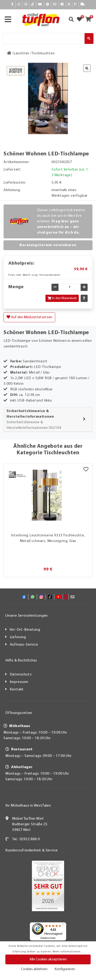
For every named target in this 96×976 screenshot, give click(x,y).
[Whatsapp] (19, 4)
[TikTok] (32, 4)
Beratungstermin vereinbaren (48, 245)
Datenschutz (21, 674)
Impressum (19, 682)
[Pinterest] (47, 4)
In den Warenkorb (64, 298)
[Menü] (63, 925)
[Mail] (54, 4)
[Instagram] (26, 4)
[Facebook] (12, 4)
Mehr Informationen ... (68, 951)
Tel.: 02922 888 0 (26, 839)
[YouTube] (40, 4)
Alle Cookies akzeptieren (48, 959)
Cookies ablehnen (34, 969)
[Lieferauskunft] (83, 4)
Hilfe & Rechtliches (21, 660)
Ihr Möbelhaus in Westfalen (28, 806)
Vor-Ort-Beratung (25, 630)
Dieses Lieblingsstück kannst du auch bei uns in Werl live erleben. (61, 221)
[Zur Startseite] (9, 53)
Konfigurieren (65, 969)
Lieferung (18, 637)
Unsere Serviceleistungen (26, 616)
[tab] (48, 419)
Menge (16, 287)
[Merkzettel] (85, 470)
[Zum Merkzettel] (81, 20)
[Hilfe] (62, 4)
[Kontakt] (75, 4)
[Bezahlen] (69, 4)
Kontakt (17, 689)
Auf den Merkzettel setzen (31, 317)
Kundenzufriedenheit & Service (31, 850)
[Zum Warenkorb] (89, 20)
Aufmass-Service (24, 645)
